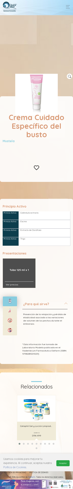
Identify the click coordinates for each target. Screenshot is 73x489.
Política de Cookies (38, 472)
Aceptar (63, 463)
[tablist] (10, 301)
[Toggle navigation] (67, 6)
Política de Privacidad (15, 472)
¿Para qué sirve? (36, 304)
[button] (19, 444)
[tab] (45, 305)
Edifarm (31, 477)
